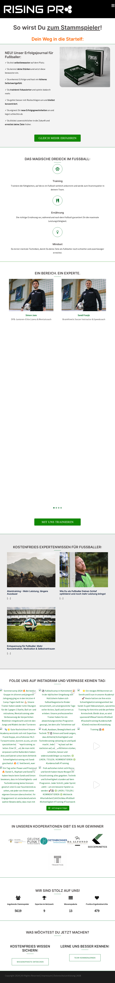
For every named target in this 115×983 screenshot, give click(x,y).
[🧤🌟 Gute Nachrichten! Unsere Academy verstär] (18, 746)
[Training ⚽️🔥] (96, 746)
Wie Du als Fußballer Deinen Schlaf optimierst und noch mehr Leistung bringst (83, 592)
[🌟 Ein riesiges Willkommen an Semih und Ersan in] (96, 707)
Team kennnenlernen (85, 957)
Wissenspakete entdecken (30, 962)
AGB (79, 975)
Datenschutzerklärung (64, 975)
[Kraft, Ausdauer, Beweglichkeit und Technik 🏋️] (57, 746)
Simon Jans (31, 315)
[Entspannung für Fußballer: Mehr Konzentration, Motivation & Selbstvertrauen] (31, 624)
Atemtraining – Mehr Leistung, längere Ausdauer (27, 592)
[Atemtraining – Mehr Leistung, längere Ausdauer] (31, 569)
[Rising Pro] (38, 8)
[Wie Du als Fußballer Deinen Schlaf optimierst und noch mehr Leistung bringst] (84, 569)
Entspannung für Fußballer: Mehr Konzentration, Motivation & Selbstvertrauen (31, 647)
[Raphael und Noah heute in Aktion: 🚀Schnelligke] (96, 785)
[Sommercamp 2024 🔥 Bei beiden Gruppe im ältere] (18, 707)
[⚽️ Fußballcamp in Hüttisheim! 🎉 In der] (57, 707)
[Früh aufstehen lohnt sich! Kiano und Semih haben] (57, 785)
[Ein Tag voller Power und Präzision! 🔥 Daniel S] (18, 785)
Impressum (46, 975)
